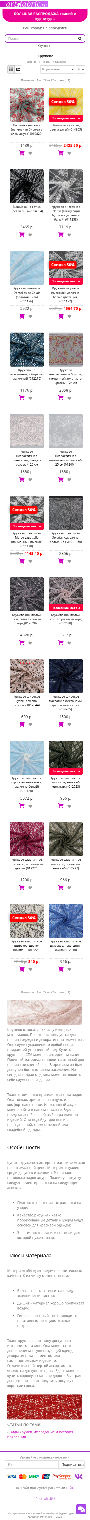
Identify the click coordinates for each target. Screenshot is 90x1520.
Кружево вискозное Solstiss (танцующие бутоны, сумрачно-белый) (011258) (66, 213)
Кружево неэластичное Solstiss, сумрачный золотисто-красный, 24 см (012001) (65, 378)
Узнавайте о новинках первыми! (45, 1457)
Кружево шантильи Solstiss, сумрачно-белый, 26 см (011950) (66, 537)
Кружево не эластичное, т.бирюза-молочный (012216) (27, 374)
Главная (31, 62)
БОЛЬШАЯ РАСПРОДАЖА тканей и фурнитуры (45, 16)
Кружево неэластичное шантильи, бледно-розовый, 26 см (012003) (26, 460)
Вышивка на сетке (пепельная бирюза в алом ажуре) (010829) (26, 129)
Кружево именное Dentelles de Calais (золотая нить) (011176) (27, 294)
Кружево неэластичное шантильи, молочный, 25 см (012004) (65, 457)
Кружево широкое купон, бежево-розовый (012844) (27, 700)
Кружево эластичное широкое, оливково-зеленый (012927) (65, 863)
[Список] (18, 69)
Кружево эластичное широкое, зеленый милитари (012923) (65, 782)
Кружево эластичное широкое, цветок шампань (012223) (27, 945)
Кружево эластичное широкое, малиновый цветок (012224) (27, 863)
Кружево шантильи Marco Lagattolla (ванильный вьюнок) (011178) (26, 539)
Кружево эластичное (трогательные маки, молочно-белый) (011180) (27, 784)
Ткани (46, 62)
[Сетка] (11, 69)
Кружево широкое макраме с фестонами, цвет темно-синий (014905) (65, 702)
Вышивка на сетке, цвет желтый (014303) (66, 127)
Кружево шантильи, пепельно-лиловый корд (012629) (27, 619)
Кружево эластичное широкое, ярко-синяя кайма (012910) (66, 945)
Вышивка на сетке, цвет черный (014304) (26, 209)
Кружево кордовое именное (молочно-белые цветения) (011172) (65, 294)
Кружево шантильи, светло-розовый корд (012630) (66, 619)
